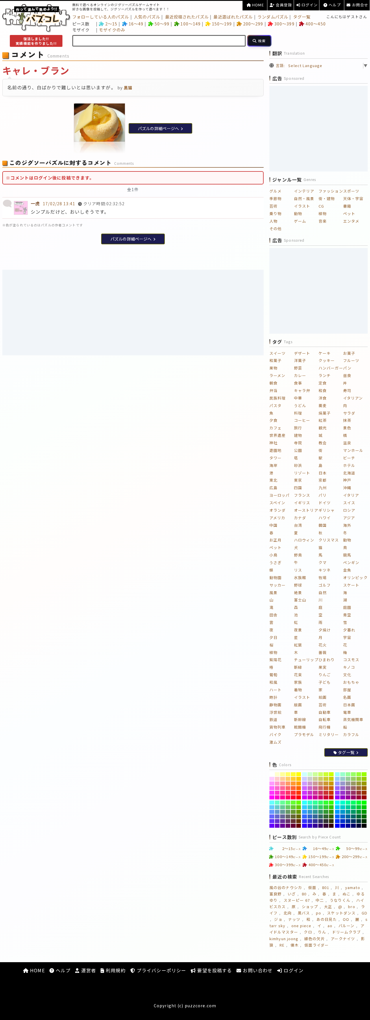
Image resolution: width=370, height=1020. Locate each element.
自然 (323, 592)
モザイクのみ (112, 30)
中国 (273, 525)
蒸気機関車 (353, 719)
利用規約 (115, 970)
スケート (351, 585)
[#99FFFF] (337, 774)
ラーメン (277, 375)
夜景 (298, 630)
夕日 (273, 637)
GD (364, 913)
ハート (275, 689)
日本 (323, 473)
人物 (273, 221)
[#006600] (364, 816)
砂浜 (298, 465)
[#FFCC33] (293, 779)
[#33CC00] (331, 807)
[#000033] (358, 826)
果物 (273, 368)
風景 (273, 592)
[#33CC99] (315, 807)
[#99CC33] (358, 779)
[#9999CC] (342, 783)
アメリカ (277, 517)
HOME (257, 5)
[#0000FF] (337, 826)
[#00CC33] (358, 807)
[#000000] (364, 826)
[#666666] (288, 816)
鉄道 (273, 719)
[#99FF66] (353, 774)
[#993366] (353, 793)
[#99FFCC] (342, 774)
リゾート (302, 473)
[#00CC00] (364, 807)
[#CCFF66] (320, 774)
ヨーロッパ (279, 495)
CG (321, 206)
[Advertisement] (133, 312)
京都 (323, 480)
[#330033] (325, 826)
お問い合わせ (257, 970)
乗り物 (275, 213)
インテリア (304, 191)
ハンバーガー (331, 368)
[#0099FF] (337, 812)
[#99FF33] (358, 774)
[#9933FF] (337, 793)
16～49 (136, 24)
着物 (298, 689)
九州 (323, 487)
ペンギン (351, 562)
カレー (300, 375)
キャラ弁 (302, 390)
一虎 (35, 203)
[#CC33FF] (304, 793)
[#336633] (325, 816)
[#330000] (331, 826)
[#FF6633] (293, 788)
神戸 (347, 480)
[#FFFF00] (298, 774)
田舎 (273, 615)
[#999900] (364, 783)
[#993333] (358, 793)
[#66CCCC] (277, 807)
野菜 (298, 368)
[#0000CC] (342, 826)
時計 (273, 697)
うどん (300, 405)
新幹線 (300, 719)
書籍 (347, 206)
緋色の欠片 (314, 938)
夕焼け (325, 630)
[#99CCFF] (337, 779)
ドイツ (325, 502)
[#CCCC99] (315, 779)
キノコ (349, 667)
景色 (347, 427)
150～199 (222, 24)
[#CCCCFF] (304, 779)
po (318, 913)
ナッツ (294, 919)
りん (322, 932)
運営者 (87, 970)
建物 (298, 435)
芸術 (273, 206)
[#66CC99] (282, 807)
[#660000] (298, 826)
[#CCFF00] (331, 774)
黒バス (304, 913)
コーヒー (302, 420)
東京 (298, 480)
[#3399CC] (310, 812)
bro (351, 906)
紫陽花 (275, 659)
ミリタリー (329, 734)
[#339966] (320, 812)
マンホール (353, 450)
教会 (323, 443)
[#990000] (364, 797)
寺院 (298, 443)
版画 (298, 704)
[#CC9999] (315, 783)
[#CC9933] (325, 783)
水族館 (300, 577)
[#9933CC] (342, 793)
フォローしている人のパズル (100, 17)
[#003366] (353, 821)
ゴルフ (325, 585)
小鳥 (273, 555)
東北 (273, 480)
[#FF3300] (298, 793)
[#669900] (298, 812)
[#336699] (315, 816)
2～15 (111, 24)
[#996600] (364, 788)
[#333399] (315, 821)
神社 (273, 443)
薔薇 (323, 652)
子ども (325, 682)
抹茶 (347, 420)
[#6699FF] (271, 812)
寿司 (347, 390)
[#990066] (353, 797)
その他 (275, 228)
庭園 (347, 607)
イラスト (302, 206)
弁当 (273, 390)
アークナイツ (343, 938)
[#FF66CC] (277, 788)
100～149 (190, 24)
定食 (323, 383)
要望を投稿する (214, 970)
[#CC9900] (331, 783)
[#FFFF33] (293, 774)
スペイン (277, 502)
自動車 (325, 712)
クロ (308, 932)
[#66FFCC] (277, 803)
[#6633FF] (271, 821)
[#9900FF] (337, 797)
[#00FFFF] (337, 803)
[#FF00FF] (271, 797)
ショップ (310, 906)
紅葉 (298, 645)
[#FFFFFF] (271, 774)
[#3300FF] (304, 826)
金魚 (347, 570)
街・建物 (327, 198)
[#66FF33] (293, 803)
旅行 (298, 427)
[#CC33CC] (310, 793)
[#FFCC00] (298, 779)
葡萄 (273, 674)
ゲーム (300, 221)
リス (298, 570)
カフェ (275, 427)
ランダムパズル (273, 17)
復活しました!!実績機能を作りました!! (36, 41)
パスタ (275, 405)
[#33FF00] (331, 803)
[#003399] (348, 821)
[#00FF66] (353, 803)
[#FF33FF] (271, 793)
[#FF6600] (298, 788)
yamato (352, 887)
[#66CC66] (288, 807)
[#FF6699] (282, 788)
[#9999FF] (337, 783)
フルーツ (351, 360)
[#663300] (298, 821)
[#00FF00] (364, 803)
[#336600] (331, 816)
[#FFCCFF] (271, 779)
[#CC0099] (315, 797)
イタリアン (353, 398)
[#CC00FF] (304, 797)
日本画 (349, 704)
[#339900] (331, 812)
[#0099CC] (342, 812)
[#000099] (348, 826)
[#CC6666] (320, 788)
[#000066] (353, 826)
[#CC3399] (315, 793)
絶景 (298, 592)
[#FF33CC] (277, 793)
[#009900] (364, 812)
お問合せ (359, 5)
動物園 (275, 577)
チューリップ (306, 659)
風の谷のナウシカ (285, 887)
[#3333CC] (310, 821)
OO (346, 919)
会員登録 (283, 5)
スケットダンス (341, 913)
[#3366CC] (310, 816)
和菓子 (275, 360)
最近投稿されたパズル (187, 17)
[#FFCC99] (282, 779)
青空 (347, 615)
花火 (323, 645)
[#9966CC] (342, 788)
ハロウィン (304, 540)
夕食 (273, 420)
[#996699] (348, 788)
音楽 (323, 221)
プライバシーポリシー (160, 970)
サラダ (349, 413)
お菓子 (349, 353)
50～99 (162, 24)
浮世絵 (275, 712)
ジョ (278, 919)
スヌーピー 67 (297, 900)
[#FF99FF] (271, 783)
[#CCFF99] (315, 774)
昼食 (347, 375)
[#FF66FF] (271, 788)
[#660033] (293, 826)
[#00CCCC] (342, 807)
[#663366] (288, 821)
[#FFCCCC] (277, 779)
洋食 (323, 398)
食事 (298, 383)
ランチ (325, 375)
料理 (298, 413)
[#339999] (315, 812)
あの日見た (327, 919)
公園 (298, 450)
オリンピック (355, 577)
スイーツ (277, 353)
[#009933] (358, 812)
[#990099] (348, 797)
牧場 (323, 577)
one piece (301, 925)
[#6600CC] (277, 826)
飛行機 (325, 727)
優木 (295, 945)
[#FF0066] (288, 797)
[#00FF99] (348, 803)
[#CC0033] (325, 797)
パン (347, 368)
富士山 (300, 600)
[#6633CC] (277, 821)
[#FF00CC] (277, 797)
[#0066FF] (337, 816)
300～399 (284, 24)
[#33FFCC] (310, 803)
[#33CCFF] (304, 807)
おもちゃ (351, 682)
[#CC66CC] (310, 788)
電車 (347, 712)
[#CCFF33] (325, 774)
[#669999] (282, 812)
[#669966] (288, 812)
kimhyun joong (284, 938)
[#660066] (288, 826)
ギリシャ (327, 510)
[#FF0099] (282, 797)
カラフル (351, 734)
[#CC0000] (331, 797)
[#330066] (320, 826)
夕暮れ (349, 630)
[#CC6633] (325, 788)
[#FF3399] (282, 793)
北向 (288, 913)
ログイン (309, 5)
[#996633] (358, 788)
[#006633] (358, 816)
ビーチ (349, 458)
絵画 (323, 697)
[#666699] (282, 816)
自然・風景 (304, 198)
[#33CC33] (325, 807)
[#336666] (320, 816)
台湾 (298, 525)
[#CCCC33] (325, 779)
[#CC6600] (331, 788)
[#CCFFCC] (310, 774)
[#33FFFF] (304, 803)
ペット (349, 213)
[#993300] (364, 793)
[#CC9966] (320, 783)
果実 (323, 667)
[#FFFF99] (282, 774)
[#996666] (353, 788)
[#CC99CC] (310, 783)
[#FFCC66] (288, 779)
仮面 (312, 887)
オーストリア (306, 510)
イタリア (351, 495)
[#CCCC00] (331, 779)
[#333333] (325, 821)
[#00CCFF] (337, 807)
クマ (323, 562)
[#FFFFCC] (277, 774)
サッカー (277, 585)
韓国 (323, 525)
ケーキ (325, 353)
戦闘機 (300, 727)
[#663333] (293, 821)
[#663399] (282, 821)
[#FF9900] (298, 783)
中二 (320, 900)
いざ (292, 894)
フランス (302, 495)
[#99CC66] (353, 779)
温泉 (347, 443)
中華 (298, 398)
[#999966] (353, 783)
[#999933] (358, 783)
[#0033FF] (337, 821)
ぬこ (347, 894)
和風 (273, 682)
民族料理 (277, 398)
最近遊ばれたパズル (233, 17)
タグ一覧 (301, 17)
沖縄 (347, 487)
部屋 (347, 689)
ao (330, 925)
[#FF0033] (293, 797)
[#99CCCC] (342, 779)
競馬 (347, 555)
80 (304, 894)
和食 (323, 390)
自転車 (325, 719)
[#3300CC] (310, 826)
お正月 (275, 540)
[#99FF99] (348, 774)
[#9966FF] (337, 788)
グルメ (275, 191)
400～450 (315, 24)
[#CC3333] (325, 793)
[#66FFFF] (271, 803)
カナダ (300, 517)
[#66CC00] (298, 807)
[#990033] (358, 797)
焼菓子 (325, 413)
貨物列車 (277, 727)
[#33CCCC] (310, 807)
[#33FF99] (315, 803)
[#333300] (331, 821)
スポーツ (351, 191)
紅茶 (323, 420)
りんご (325, 674)
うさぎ (275, 562)
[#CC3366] (320, 793)
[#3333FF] (304, 821)
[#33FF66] (320, 803)
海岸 (273, 465)
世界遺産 (277, 435)
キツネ (325, 570)
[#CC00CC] (310, 797)
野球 (298, 585)
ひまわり (327, 659)
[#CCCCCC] (310, 779)
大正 (328, 906)
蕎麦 (323, 405)
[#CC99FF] (304, 783)
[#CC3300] (331, 793)
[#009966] (353, 812)
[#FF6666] (288, 788)
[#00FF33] (358, 803)
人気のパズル (147, 17)
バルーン (346, 925)
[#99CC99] (348, 779)
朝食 (273, 383)
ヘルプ (334, 5)
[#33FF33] (325, 803)
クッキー (327, 360)
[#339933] (325, 812)
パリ (323, 495)
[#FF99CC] (277, 783)
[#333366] (320, 821)
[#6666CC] (277, 816)
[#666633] (293, 816)
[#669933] (293, 812)
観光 (323, 427)
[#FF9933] (293, 783)
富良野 (275, 894)
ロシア (349, 510)
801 (325, 887)
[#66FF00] (298, 803)
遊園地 (275, 450)
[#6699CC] (277, 812)
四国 (298, 487)
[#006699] (348, 816)
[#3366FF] (304, 816)
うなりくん (340, 900)
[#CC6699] (315, 788)
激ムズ (275, 742)
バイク (275, 734)
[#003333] (358, 821)
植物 (323, 213)
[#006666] (353, 816)
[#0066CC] (342, 816)
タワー (275, 458)
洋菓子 (300, 360)
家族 (298, 682)
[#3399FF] (304, 812)
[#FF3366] (288, 793)
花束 (298, 674)
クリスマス (329, 540)
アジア (349, 517)
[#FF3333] (293, 793)
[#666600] (298, 816)
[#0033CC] (342, 821)
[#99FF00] (364, 774)
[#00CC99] (348, 807)
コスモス (351, 659)
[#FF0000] (298, 797)
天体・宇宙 (353, 198)
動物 (298, 213)
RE (282, 945)
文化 (347, 674)
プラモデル (304, 734)
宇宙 (347, 637)
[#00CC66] (353, 807)
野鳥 (298, 555)
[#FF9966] (288, 783)
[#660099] (282, 826)
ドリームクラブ (346, 932)
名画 (347, 697)
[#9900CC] (342, 797)
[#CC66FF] (304, 788)
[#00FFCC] (342, 803)
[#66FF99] (282, 803)
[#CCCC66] (320, 779)
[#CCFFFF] (304, 774)
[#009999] (348, 812)
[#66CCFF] (271, 807)
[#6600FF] (271, 826)
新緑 (298, 667)
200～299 (253, 24)
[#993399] (348, 793)
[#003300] (364, 821)
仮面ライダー (316, 945)
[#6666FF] (271, 816)
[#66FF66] (288, 803)
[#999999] (348, 783)
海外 (347, 525)
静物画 (275, 704)
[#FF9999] (282, 783)
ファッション (331, 191)
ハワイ (325, 517)
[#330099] (315, 826)
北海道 (349, 473)
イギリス (302, 502)
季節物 (275, 198)
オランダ (277, 510)
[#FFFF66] (288, 774)
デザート (302, 353)
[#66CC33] (293, 807)
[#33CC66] (320, 807)
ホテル (349, 465)
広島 (273, 487)
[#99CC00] (364, 779)
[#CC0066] (320, 797)
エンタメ (351, 221)
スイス (349, 502)
